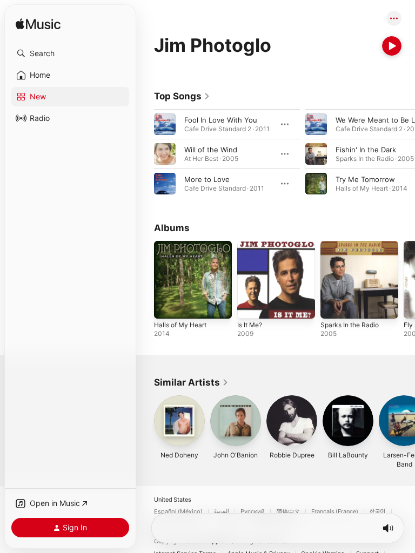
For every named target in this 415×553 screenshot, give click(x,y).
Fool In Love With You (220, 120)
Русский (252, 512)
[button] (70, 53)
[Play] (391, 46)
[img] (38, 24)
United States (172, 500)
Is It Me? (249, 325)
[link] (182, 96)
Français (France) (334, 512)
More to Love (207, 179)
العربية (221, 512)
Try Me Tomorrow (365, 179)
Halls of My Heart (180, 325)
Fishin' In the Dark (366, 149)
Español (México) (178, 512)
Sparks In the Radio (349, 325)
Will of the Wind (210, 149)
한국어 (378, 512)
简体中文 (288, 512)
